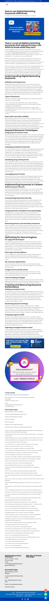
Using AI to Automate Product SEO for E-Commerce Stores (19, 446)
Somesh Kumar (9, 15)
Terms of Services (28, 595)
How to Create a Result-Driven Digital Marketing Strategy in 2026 (20, 471)
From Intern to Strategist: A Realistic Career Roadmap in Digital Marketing (23, 456)
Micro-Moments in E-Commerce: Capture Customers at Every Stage (21, 444)
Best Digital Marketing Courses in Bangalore (26, 592)
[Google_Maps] (45, 598)
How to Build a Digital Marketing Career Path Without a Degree (20, 506)
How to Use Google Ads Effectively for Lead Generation (18, 454)
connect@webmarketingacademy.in (14, 563)
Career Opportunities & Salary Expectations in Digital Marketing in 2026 (22, 537)
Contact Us (39, 594)
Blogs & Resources (9, 422)
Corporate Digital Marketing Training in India (15, 414)
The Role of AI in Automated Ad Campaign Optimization (18, 526)
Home (13, 592)
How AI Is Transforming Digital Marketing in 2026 (16, 535)
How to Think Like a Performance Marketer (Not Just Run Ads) (20, 461)
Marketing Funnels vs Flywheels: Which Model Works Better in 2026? (21, 473)
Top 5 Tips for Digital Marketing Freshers (14, 541)
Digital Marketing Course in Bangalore (14, 411)
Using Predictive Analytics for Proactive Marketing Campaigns (20, 516)
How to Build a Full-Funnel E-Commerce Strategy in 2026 (18, 463)
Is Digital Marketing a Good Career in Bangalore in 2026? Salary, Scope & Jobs (24, 438)
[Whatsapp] (45, 594)
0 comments (33, 15)
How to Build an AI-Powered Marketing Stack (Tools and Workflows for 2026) (23, 450)
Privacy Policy (19, 595)
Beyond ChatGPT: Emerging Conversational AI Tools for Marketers (21, 502)
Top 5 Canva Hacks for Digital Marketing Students (17, 547)
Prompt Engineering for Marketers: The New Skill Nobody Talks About (21, 452)
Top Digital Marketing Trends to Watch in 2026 (16, 524)
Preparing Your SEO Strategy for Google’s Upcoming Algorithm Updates (22, 510)
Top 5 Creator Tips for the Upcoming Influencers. (17, 543)
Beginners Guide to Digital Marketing (14, 424)
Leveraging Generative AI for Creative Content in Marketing (19, 512)
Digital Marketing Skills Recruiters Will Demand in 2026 (18, 500)
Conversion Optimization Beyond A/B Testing (16, 442)
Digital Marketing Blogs (24, 15)
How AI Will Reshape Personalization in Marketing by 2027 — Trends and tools (23, 504)
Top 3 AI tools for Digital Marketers (13, 545)
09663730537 (12, 565)
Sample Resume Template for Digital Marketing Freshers (18, 427)
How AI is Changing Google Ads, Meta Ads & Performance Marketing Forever (23, 490)
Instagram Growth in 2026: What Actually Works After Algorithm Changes (22, 459)
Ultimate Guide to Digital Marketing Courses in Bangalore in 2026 (20, 522)
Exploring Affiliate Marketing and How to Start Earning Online (19, 465)
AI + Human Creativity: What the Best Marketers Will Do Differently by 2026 (23, 498)
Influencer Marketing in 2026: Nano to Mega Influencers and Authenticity (22, 531)
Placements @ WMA (10, 419)
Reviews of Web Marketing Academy (14, 416)
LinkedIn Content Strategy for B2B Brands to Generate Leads (19, 448)
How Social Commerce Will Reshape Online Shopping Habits (19, 533)
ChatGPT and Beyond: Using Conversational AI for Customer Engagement (23, 514)
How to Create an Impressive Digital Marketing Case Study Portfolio (21, 508)
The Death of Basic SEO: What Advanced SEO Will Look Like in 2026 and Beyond (24, 492)
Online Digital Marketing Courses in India (15, 594)
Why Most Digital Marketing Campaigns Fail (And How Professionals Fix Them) (24, 440)
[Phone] (45, 590)
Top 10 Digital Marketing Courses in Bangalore (16, 539)
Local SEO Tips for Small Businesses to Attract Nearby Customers (20, 528)
